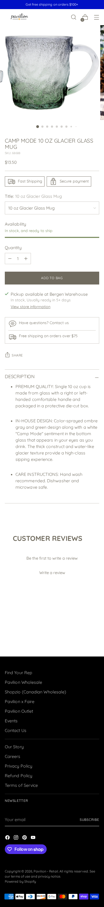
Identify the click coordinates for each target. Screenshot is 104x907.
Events (11, 720)
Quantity (13, 247)
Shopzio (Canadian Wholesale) (35, 692)
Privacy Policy (18, 766)
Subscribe (89, 820)
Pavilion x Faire (19, 701)
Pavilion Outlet (19, 711)
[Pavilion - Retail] (19, 17)
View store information (30, 306)
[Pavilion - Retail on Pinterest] (25, 838)
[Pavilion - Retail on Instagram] (16, 838)
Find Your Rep (18, 672)
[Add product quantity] (26, 258)
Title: (33, 196)
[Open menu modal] (96, 17)
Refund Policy (18, 775)
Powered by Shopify (20, 881)
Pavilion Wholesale (23, 682)
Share (17, 355)
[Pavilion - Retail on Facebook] (8, 838)
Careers (13, 756)
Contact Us (15, 730)
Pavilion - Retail (46, 871)
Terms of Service (21, 785)
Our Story (14, 746)
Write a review (52, 572)
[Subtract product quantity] (10, 258)
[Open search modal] (73, 17)
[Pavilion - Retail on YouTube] (33, 838)
